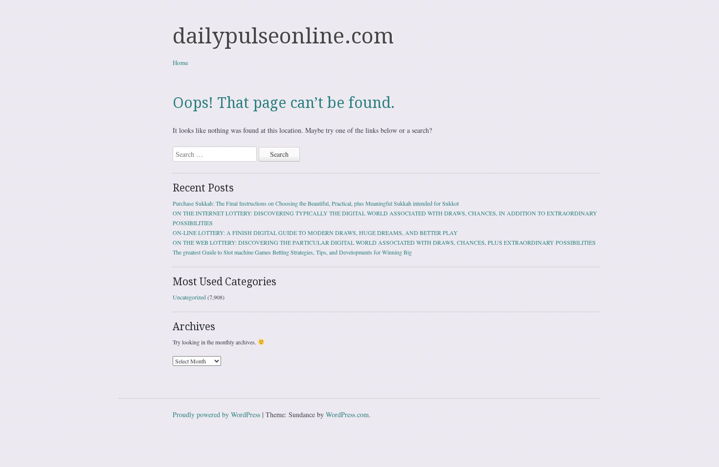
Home (180, 62)
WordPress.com (347, 414)
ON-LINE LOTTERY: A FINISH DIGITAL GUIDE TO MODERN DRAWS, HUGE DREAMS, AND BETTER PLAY (315, 232)
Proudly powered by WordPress (216, 414)
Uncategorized (189, 297)
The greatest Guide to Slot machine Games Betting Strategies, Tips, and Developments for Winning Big (292, 252)
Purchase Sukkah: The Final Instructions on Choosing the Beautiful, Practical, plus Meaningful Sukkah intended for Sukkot (316, 203)
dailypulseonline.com (283, 36)
